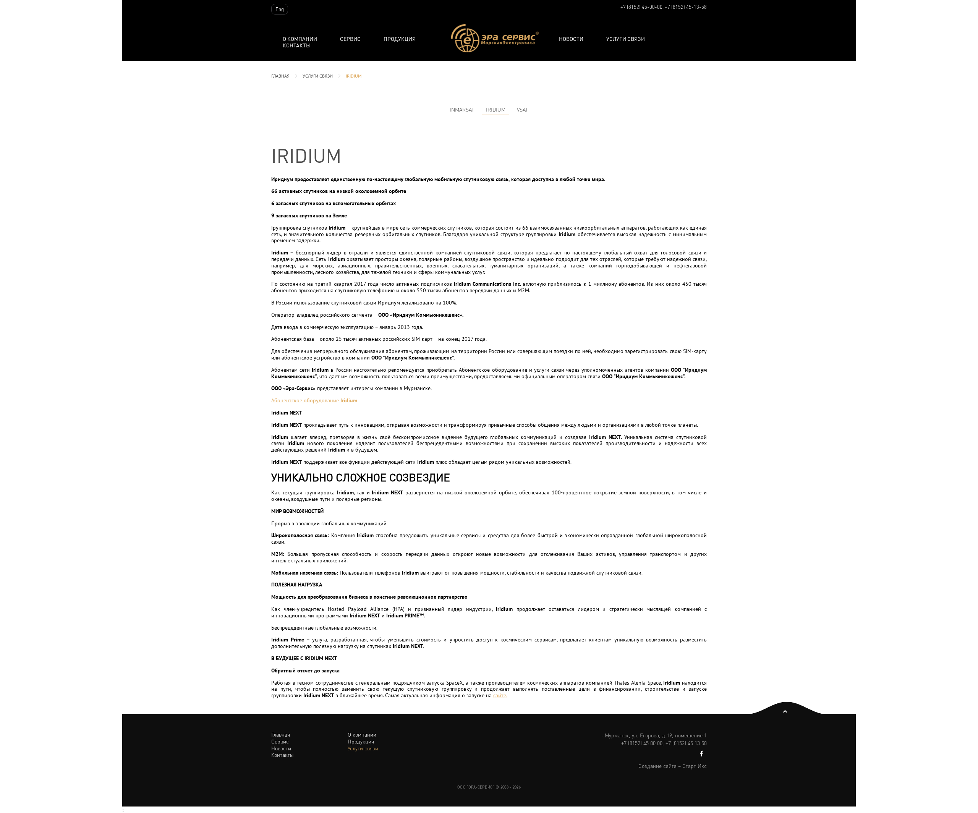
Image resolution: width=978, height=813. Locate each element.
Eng (279, 9)
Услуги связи (625, 39)
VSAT (522, 109)
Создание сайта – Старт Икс (672, 765)
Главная (280, 76)
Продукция (361, 741)
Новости (571, 39)
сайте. (500, 695)
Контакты (297, 45)
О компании (300, 39)
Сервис (350, 39)
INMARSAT (462, 109)
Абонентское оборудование (314, 400)
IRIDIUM (353, 76)
